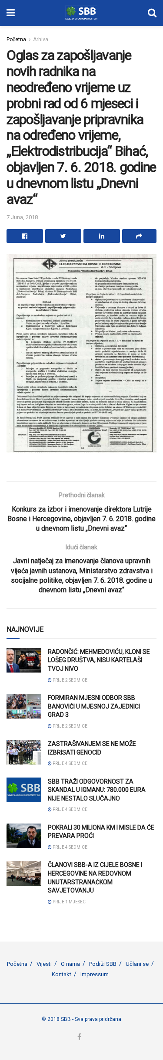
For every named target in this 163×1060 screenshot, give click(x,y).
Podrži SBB (102, 964)
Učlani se (137, 964)
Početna (16, 39)
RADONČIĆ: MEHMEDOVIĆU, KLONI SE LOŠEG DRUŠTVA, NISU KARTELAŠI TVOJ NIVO (99, 660)
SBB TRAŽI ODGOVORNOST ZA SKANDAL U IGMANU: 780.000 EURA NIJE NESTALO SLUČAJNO (97, 790)
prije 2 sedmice (69, 680)
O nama (70, 964)
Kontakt (61, 974)
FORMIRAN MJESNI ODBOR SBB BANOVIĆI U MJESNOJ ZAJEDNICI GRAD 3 (94, 706)
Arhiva (40, 39)
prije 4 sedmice (69, 763)
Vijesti (44, 964)
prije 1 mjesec (69, 901)
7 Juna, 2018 (22, 217)
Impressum (94, 974)
